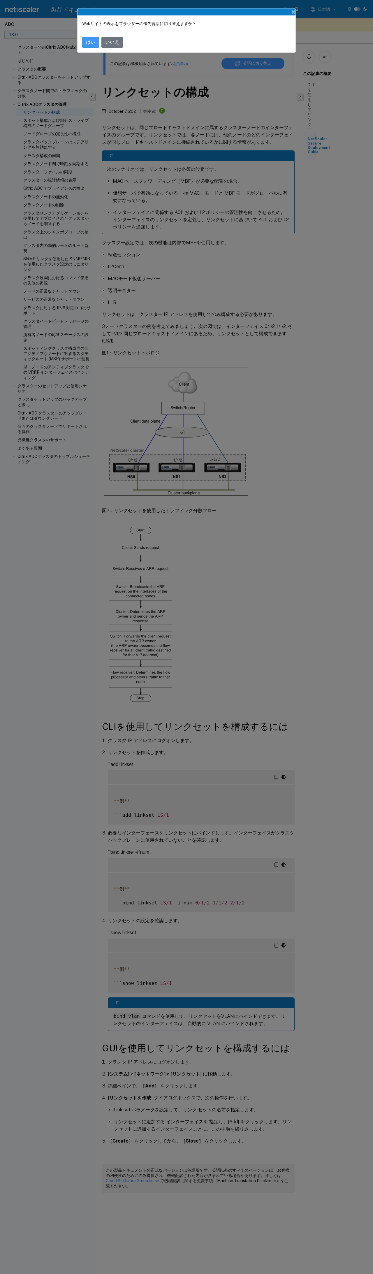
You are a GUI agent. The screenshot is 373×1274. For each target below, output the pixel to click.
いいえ (112, 42)
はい (90, 42)
